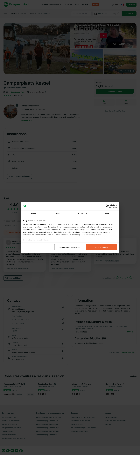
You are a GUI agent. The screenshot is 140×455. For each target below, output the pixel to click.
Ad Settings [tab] (82, 213)
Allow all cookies (101, 247)
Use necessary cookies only (69, 247)
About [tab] (107, 213)
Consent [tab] (33, 214)
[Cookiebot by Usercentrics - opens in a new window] (107, 206)
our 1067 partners (37, 224)
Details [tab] (57, 213)
